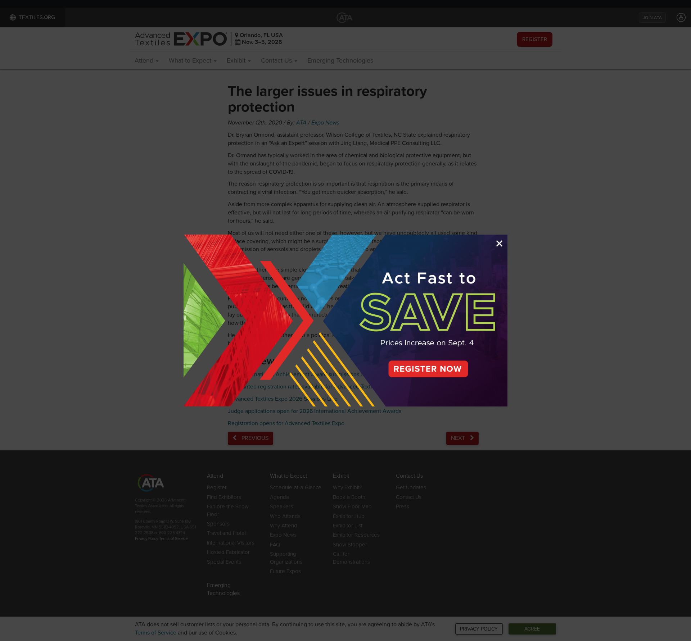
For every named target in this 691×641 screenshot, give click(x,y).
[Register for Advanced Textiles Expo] (345, 320)
